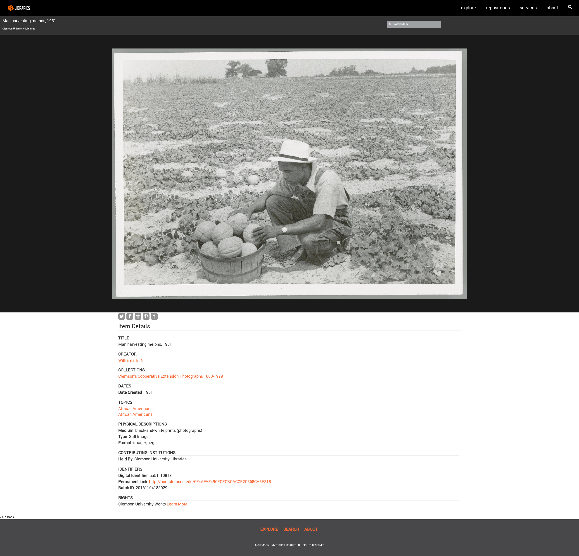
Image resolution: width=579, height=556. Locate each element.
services (528, 8)
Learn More (176, 504)
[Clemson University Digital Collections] (19, 7)
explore (468, 8)
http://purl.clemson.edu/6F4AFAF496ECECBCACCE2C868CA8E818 (210, 481)
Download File (400, 24)
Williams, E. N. (131, 360)
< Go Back (7, 517)
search (291, 529)
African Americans (135, 408)
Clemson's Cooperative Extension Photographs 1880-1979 (170, 376)
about (552, 8)
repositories (498, 8)
